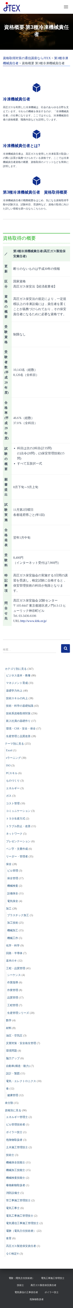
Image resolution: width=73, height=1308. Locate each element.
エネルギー (13, 788)
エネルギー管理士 (17, 1117)
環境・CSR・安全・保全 (21, 728)
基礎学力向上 (14, 690)
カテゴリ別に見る (16, 668)
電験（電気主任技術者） (21, 1230)
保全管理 (12, 878)
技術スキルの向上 (17, 698)
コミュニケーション (18, 810)
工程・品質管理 (15, 968)
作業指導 (12, 982)
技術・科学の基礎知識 (19, 705)
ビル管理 (12, 870)
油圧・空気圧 (14, 1035)
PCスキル (12, 773)
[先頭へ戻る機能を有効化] (65, 1300)
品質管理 (12, 997)
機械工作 (12, 938)
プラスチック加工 (18, 915)
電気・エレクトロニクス (21, 1081)
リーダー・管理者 (17, 856)
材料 (8, 1028)
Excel (9, 750)
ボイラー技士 (14, 1132)
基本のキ (11, 960)
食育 (8, 1238)
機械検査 (12, 885)
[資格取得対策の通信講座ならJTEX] (13, 7)
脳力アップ (13, 1058)
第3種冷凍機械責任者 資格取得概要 (35, 192)
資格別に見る (13, 1110)
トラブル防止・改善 (18, 826)
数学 (8, 1020)
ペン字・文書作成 (17, 848)
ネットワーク (14, 833)
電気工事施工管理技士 (19, 1215)
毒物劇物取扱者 (15, 1185)
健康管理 (12, 1095)
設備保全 (12, 893)
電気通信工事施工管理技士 (22, 1223)
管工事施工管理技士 (18, 1200)
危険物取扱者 (14, 1139)
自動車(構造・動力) (18, 1066)
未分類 (9, 1102)
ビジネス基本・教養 (18, 675)
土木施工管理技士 (17, 1147)
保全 (8, 864)
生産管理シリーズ (18, 1012)
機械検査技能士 (15, 1177)
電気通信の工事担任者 (26, 1292)
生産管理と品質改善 (18, 736)
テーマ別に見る (14, 743)
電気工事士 (13, 1208)
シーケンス (14, 975)
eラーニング (13, 757)
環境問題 (11, 1050)
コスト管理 (13, 803)
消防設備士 (13, 1192)
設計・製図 (13, 1073)
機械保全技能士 (15, 1162)
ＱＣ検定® (12, 1253)
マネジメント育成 (17, 683)
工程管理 (12, 1005)
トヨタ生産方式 (15, 818)
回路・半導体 (14, 953)
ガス (8, 795)
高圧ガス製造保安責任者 (21, 1246)
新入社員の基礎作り (18, 720)
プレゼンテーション (18, 841)
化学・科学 (13, 945)
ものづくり (13, 780)
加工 (8, 908)
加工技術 (12, 922)
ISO (8, 765)
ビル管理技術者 (15, 1124)
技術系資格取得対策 (18, 713)
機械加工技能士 (15, 1170)
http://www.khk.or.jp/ (33, 621)
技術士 (10, 1155)
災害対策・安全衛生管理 (21, 1043)
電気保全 (12, 901)
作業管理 (12, 990)
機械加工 (12, 930)
